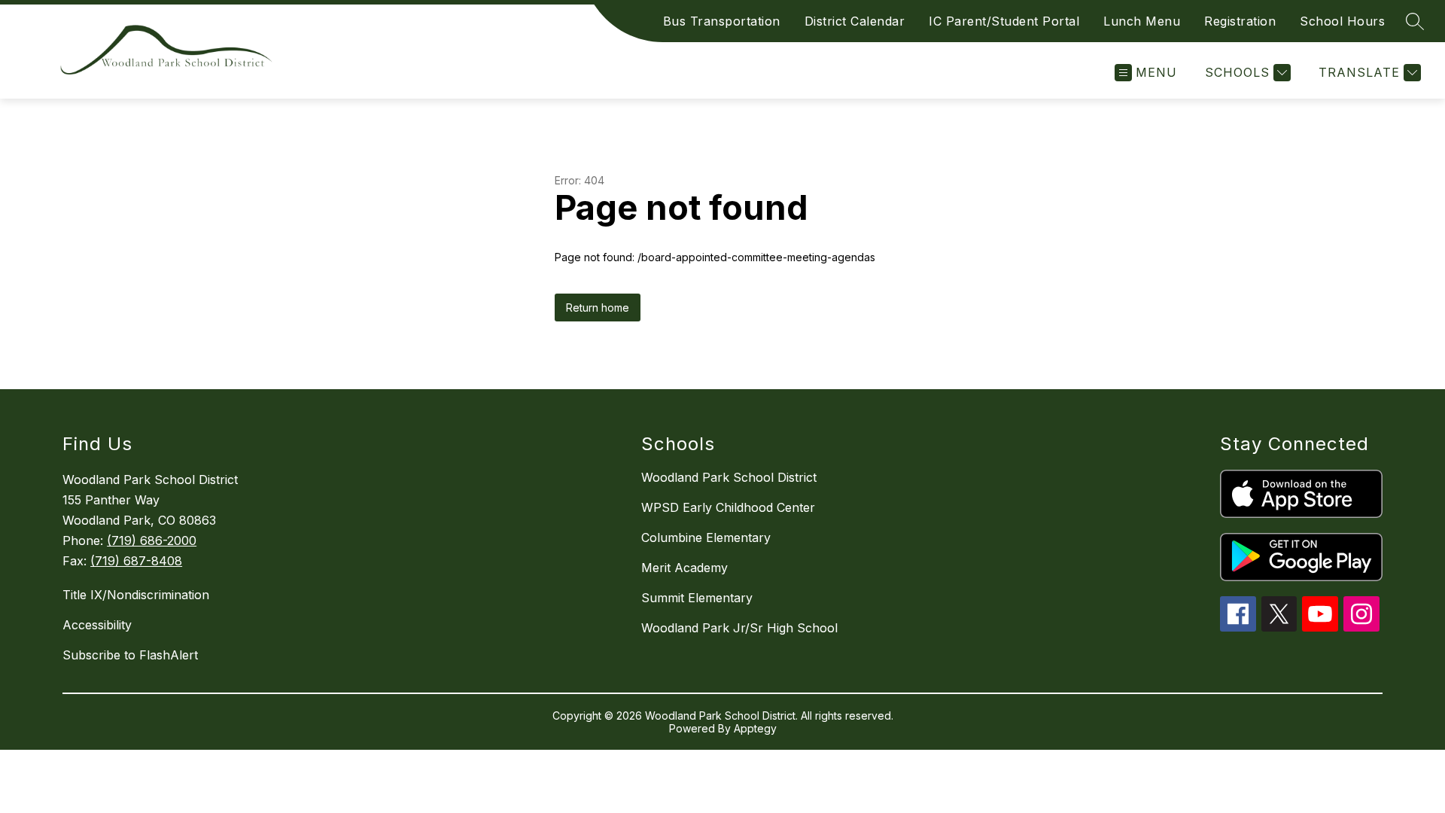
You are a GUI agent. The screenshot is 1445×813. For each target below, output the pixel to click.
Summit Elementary (697, 597)
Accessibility (97, 624)
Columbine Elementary (706, 537)
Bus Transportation (721, 21)
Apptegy (755, 728)
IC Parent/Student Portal (1004, 21)
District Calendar (855, 21)
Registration (1240, 21)
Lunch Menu (1141, 21)
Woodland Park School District (729, 477)
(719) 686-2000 (151, 540)
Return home (597, 307)
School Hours (1342, 21)
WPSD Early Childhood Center (728, 507)
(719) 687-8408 (136, 560)
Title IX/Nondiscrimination (135, 594)
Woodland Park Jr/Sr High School (739, 627)
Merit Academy (684, 567)
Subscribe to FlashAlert (130, 654)
